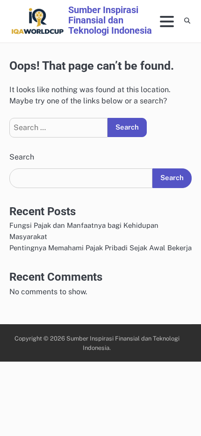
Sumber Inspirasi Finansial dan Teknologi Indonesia (110, 20)
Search (21, 157)
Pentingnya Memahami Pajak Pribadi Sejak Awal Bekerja (100, 248)
